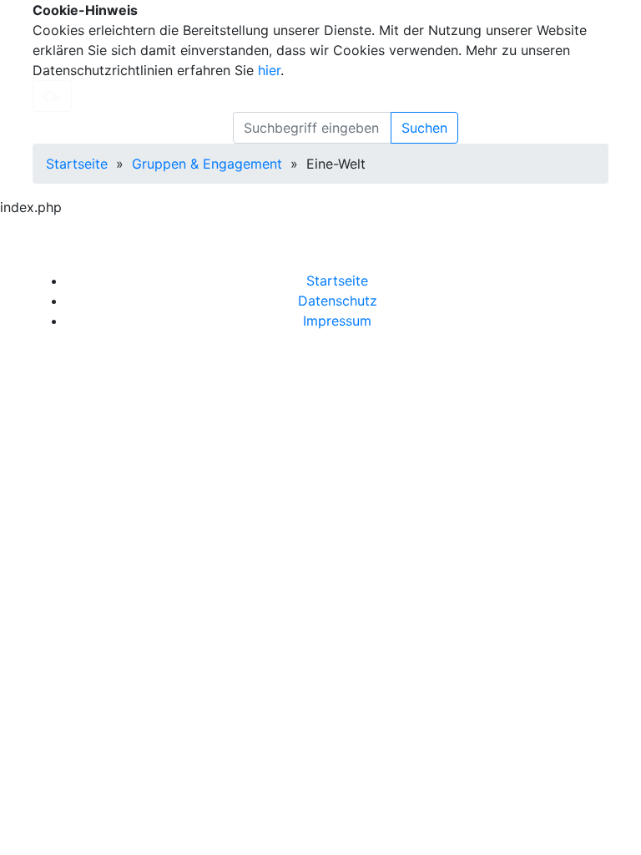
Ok (52, 96)
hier (269, 70)
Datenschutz (337, 300)
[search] (312, 128)
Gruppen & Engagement (207, 163)
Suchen (424, 127)
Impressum (337, 320)
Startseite (77, 163)
